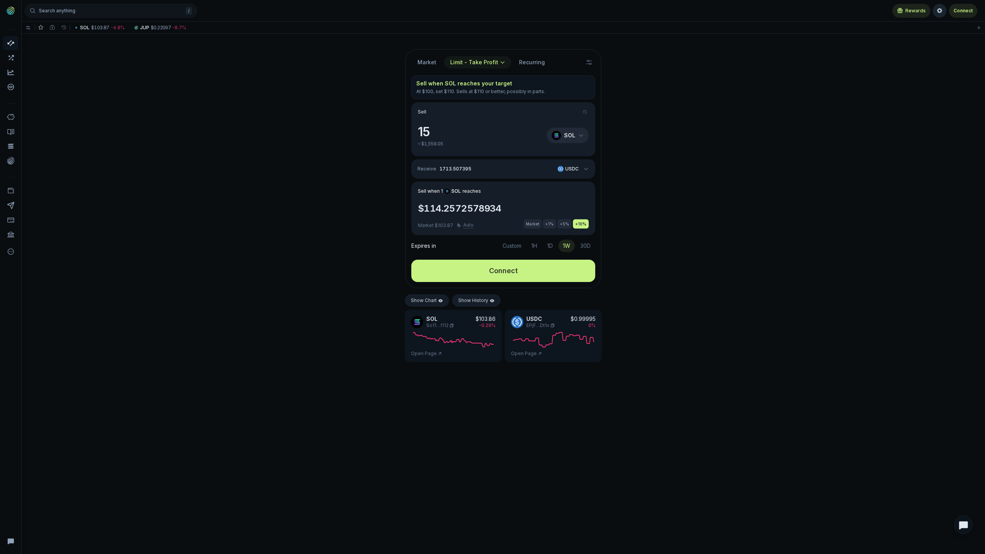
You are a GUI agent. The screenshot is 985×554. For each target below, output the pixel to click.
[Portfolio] (10, 191)
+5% (564, 224)
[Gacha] (10, 87)
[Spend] (10, 235)
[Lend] (10, 117)
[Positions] (52, 27)
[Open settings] (940, 11)
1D (550, 245)
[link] (100, 27)
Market (426, 62)
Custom (512, 245)
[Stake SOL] (10, 146)
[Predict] (10, 72)
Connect (963, 10)
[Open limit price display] (589, 62)
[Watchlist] (41, 27)
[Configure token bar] (28, 27)
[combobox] (477, 62)
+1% (549, 224)
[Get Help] (10, 541)
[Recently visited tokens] (64, 27)
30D (585, 245)
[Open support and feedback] (963, 525)
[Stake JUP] (10, 161)
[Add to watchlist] (979, 27)
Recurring (532, 62)
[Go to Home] (10, 10)
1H (534, 245)
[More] (10, 252)
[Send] (10, 205)
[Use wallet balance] (586, 112)
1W (566, 245)
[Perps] (10, 58)
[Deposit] (10, 220)
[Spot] (10, 43)
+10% (580, 224)
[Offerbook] (10, 131)
